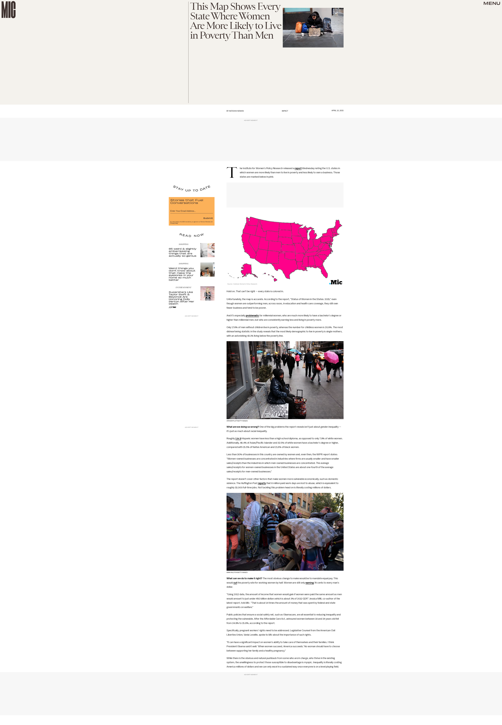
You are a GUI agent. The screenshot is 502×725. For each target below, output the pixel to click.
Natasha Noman (236, 111)
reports (262, 483)
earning (310, 582)
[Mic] (9, 9)
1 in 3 (238, 438)
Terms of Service (205, 221)
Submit (208, 218)
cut (235, 582)
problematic (252, 315)
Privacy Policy (174, 223)
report (298, 168)
